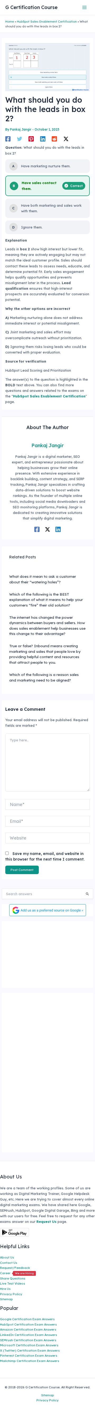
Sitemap (6, 1299)
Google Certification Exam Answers (27, 1319)
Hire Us (5, 1289)
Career (17, 1273)
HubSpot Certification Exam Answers (28, 1324)
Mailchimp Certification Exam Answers (29, 1361)
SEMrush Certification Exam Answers (28, 1340)
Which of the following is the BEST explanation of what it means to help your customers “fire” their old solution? (46, 599)
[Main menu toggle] (84, 7)
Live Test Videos (12, 1283)
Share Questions (12, 1278)
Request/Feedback (15, 1268)
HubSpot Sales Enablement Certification (47, 21)
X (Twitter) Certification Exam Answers (30, 1350)
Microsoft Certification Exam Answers (29, 1345)
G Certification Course (31, 7)
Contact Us (8, 1263)
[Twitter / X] (66, 139)
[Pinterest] (31, 139)
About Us (7, 1257)
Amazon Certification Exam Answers (28, 1329)
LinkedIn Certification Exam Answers (28, 1335)
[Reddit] (54, 139)
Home (9, 21)
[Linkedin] (42, 139)
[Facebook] (8, 139)
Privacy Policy (11, 1294)
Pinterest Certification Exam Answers (28, 1355)
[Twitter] (19, 139)
